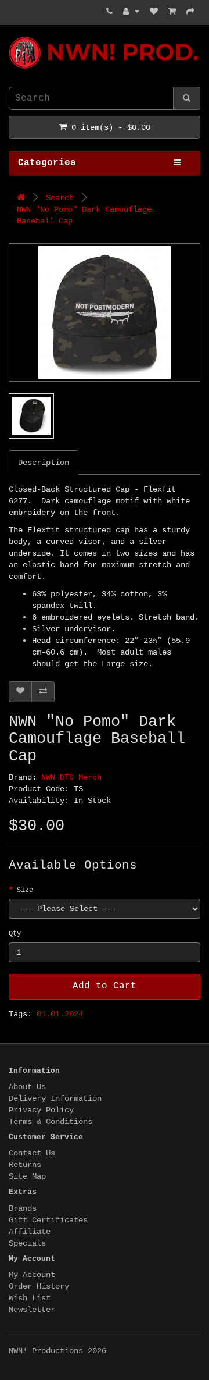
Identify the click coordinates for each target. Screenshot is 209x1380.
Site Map (27, 1176)
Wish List (30, 1298)
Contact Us (32, 1153)
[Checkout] (190, 11)
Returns (25, 1164)
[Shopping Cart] (172, 11)
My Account (32, 1274)
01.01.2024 (60, 1014)
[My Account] (131, 11)
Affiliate (30, 1231)
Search (60, 197)
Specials (27, 1243)
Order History (39, 1286)
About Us (27, 1086)
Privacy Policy (41, 1110)
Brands (23, 1208)
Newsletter (32, 1309)
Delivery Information (55, 1098)
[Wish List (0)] (154, 11)
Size (25, 890)
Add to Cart (104, 986)
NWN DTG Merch (71, 777)
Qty (15, 934)
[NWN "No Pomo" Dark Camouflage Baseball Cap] (104, 312)
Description (43, 462)
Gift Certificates (48, 1220)
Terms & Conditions (50, 1121)
